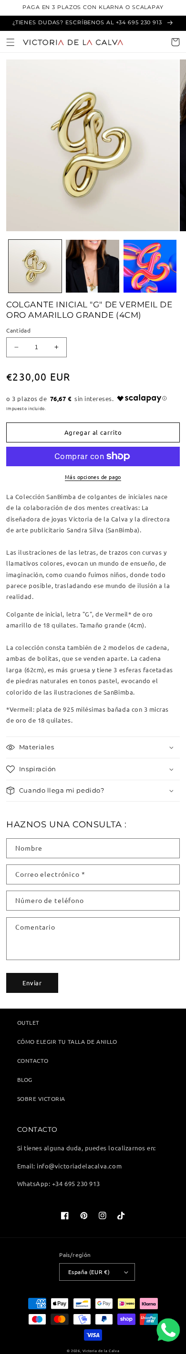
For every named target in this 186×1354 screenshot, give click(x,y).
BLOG (24, 1079)
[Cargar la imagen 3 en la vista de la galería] (150, 266)
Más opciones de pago (93, 477)
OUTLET (28, 1022)
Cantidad (18, 330)
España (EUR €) (89, 1272)
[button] (10, 42)
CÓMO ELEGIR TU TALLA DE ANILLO (67, 1041)
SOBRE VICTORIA (41, 1098)
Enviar (32, 983)
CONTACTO (33, 1060)
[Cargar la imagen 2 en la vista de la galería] (92, 266)
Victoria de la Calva (101, 1351)
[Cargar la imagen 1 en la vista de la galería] (35, 266)
